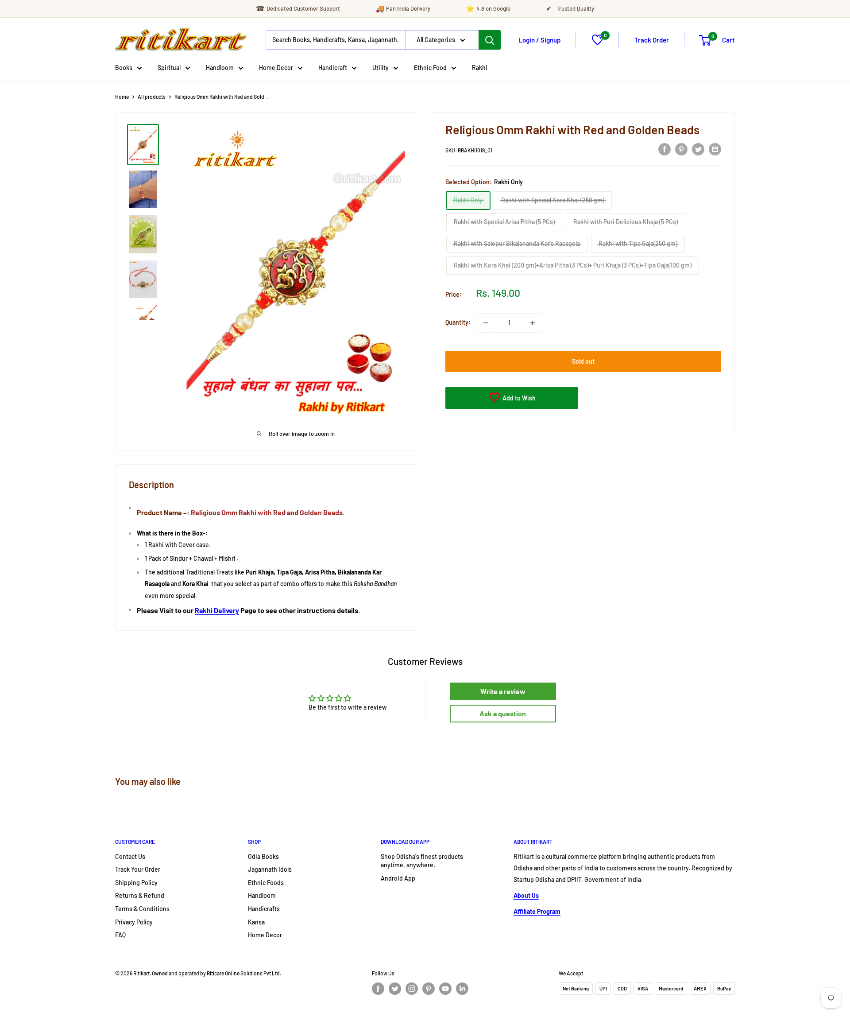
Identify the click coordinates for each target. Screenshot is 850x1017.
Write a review (502, 691)
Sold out (583, 361)
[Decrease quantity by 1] (485, 323)
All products (152, 96)
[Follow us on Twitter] (395, 988)
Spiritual (169, 67)
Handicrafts (264, 908)
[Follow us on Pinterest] (428, 988)
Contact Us (130, 856)
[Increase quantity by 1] (532, 323)
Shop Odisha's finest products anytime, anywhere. (422, 861)
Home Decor (276, 67)
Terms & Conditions (142, 908)
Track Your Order (137, 869)
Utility (380, 67)
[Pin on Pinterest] (681, 149)
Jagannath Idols (270, 869)
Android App (398, 878)
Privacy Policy (134, 922)
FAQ (120, 935)
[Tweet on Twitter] (698, 149)
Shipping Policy (136, 882)
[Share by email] (715, 149)
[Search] (490, 40)
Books (123, 67)
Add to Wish (518, 398)
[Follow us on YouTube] (445, 988)
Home (122, 96)
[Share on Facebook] (664, 149)
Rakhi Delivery (217, 610)
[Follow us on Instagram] (412, 988)
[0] (597, 43)
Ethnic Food (430, 67)
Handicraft (332, 67)
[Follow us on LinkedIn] (462, 988)
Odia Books (263, 856)
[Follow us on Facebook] (378, 988)
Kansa (256, 922)
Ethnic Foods (266, 882)
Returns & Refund (139, 895)
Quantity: (458, 322)
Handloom (220, 67)
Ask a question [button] (502, 713)
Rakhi (479, 67)
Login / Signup (539, 40)
